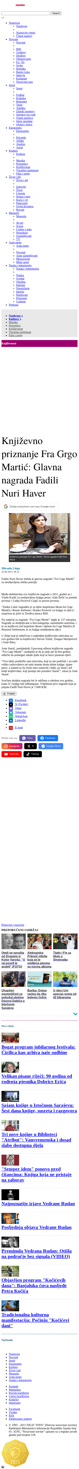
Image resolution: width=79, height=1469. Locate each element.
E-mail (18, 727)
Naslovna (14, 22)
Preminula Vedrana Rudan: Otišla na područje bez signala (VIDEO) (36, 1253)
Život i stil (15, 176)
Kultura (13, 150)
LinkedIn (20, 720)
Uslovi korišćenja (19, 1396)
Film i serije (15, 335)
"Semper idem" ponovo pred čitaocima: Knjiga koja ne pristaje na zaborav (36, 1174)
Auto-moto (15, 242)
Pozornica (14, 325)
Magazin (14, 213)
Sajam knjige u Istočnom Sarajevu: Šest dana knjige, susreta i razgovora (39, 1108)
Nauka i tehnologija (20, 265)
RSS (11, 1415)
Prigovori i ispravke (12, 924)
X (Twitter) (21, 704)
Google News (53, 746)
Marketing (15, 1389)
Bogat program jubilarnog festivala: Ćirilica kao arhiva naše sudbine (38, 1049)
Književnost (16, 328)
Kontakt (13, 1386)
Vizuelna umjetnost (20, 332)
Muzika (13, 322)
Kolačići (14, 1399)
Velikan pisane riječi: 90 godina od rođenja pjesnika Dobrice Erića (36, 1078)
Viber (17, 708)
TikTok (35, 754)
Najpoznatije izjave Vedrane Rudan (38, 1203)
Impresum (14, 1402)
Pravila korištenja (19, 1393)
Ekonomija (15, 127)
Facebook (20, 700)
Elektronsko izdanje (20, 1418)
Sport (12, 85)
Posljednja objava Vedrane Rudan (36, 1227)
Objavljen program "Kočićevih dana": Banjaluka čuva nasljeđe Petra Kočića (34, 1285)
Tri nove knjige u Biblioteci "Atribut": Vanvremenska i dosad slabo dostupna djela (36, 1140)
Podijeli (10, 693)
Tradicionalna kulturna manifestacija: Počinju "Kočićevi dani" (35, 1320)
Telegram (20, 712)
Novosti (13, 39)
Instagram (14, 746)
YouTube (14, 754)
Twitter (13, 1412)
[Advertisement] (39, 388)
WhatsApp (21, 716)
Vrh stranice (12, 1347)
